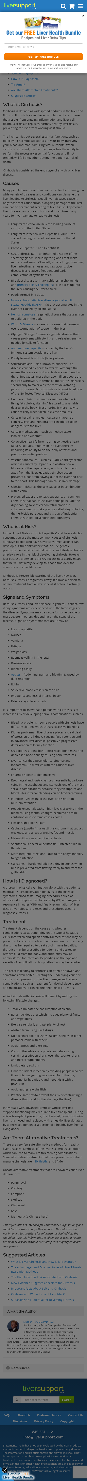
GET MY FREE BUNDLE (43, 56)
